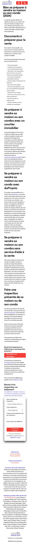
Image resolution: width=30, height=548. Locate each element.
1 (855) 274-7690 (17, 379)
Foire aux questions (15, 456)
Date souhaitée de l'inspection (12, 400)
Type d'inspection (12, 407)
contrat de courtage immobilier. (12, 157)
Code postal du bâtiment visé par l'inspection (15, 414)
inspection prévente (9, 312)
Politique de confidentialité (15, 538)
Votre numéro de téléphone (14, 421)
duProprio (15, 194)
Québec (13, 497)
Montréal (7, 497)
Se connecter (15, 462)
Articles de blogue (15, 454)
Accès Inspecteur (9, 362)
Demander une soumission (11, 355)
